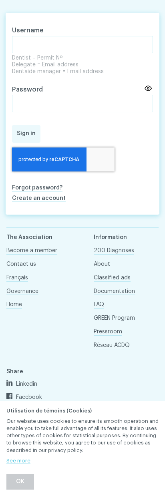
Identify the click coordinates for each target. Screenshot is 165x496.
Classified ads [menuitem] (112, 278)
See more (18, 460)
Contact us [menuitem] (21, 264)
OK (20, 481)
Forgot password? (37, 188)
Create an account (39, 198)
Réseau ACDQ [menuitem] (112, 345)
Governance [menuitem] (22, 291)
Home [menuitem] (14, 304)
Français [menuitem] (17, 278)
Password (27, 89)
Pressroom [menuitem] (108, 332)
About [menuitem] (102, 264)
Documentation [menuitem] (114, 291)
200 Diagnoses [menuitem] (114, 250)
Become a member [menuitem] (31, 250)
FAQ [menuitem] (99, 304)
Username (28, 30)
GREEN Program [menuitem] (114, 318)
